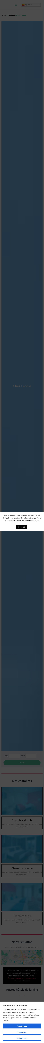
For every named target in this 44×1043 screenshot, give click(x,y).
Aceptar (21, 527)
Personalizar (22, 1032)
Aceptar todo (22, 1026)
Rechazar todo (22, 1038)
